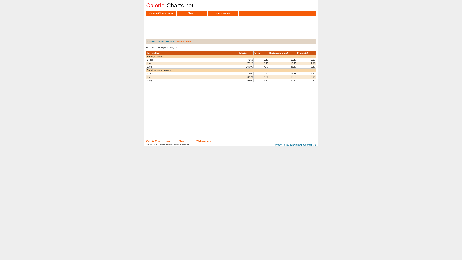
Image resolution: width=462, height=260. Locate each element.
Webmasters (223, 13)
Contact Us (309, 144)
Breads (170, 41)
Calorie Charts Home (161, 13)
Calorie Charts (155, 41)
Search (192, 13)
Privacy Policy (281, 144)
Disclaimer (296, 144)
